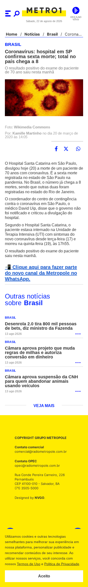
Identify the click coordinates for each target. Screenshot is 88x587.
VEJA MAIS (44, 406)
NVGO (38, 498)
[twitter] (66, 149)
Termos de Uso (28, 564)
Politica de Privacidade (61, 564)
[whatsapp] (78, 149)
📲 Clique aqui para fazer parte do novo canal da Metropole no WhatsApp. (43, 273)
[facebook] (56, 149)
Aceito (44, 576)
